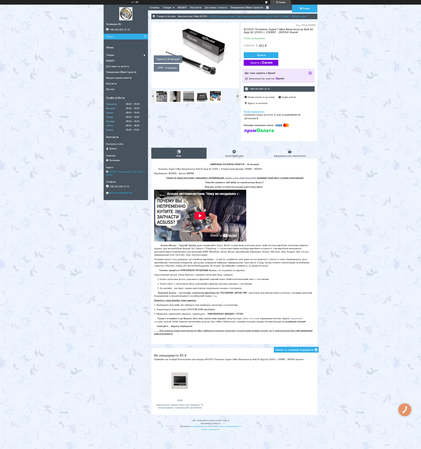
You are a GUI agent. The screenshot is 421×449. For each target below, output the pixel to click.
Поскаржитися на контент (203, 426)
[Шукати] (145, 36)
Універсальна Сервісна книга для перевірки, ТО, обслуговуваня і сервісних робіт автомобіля (180, 406)
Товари (167, 7)
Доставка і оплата (216, 7)
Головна (154, 7)
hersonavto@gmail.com (121, 192)
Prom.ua (225, 420)
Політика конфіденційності (228, 426)
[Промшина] (126, 13)
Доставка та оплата (117, 66)
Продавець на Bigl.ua (210, 423)
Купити (261, 55)
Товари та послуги (166, 16)
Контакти (195, 7)
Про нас (110, 89)
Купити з (255, 62)
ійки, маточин (251, 318)
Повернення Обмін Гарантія (246, 7)
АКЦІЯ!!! (182, 7)
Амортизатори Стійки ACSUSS (192, 16)
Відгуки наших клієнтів (119, 77)
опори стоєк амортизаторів (240, 177)
